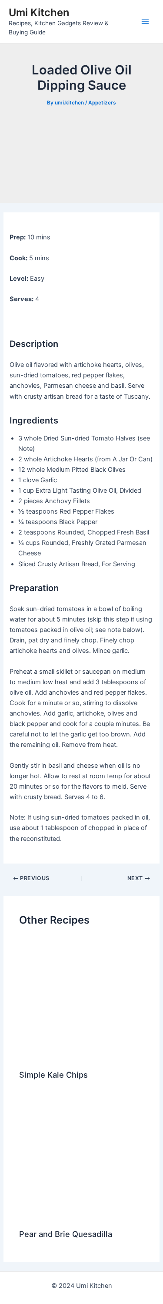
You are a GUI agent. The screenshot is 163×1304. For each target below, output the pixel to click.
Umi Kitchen (39, 12)
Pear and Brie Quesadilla (65, 1234)
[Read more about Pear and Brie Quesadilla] (81, 1159)
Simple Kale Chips (53, 1074)
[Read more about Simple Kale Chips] (81, 1000)
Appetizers (102, 103)
